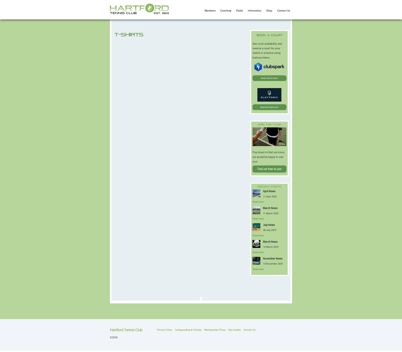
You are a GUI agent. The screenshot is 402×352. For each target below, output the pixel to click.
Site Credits (234, 329)
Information (254, 10)
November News (272, 258)
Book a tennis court (269, 78)
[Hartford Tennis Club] (139, 13)
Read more (258, 201)
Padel (239, 10)
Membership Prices (214, 329)
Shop (269, 10)
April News (269, 191)
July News (269, 225)
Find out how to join (269, 169)
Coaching (225, 10)
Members (210, 10)
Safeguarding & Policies (188, 329)
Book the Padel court (269, 107)
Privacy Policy (164, 329)
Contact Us (283, 10)
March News (270, 208)
